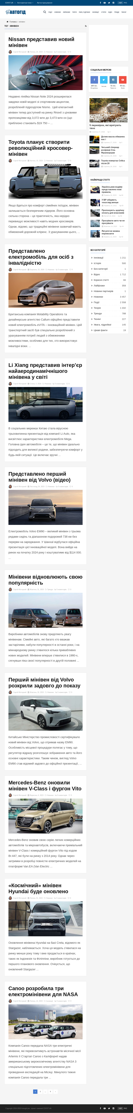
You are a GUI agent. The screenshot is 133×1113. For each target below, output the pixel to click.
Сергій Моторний (19, 52)
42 (122, 237)
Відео (110, 12)
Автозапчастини (24, 3)
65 (122, 206)
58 (121, 216)
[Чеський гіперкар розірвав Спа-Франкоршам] (94, 150)
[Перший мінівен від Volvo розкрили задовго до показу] (45, 713)
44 (123, 226)
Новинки (57, 12)
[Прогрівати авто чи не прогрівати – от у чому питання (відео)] (95, 223)
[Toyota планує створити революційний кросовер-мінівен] (45, 181)
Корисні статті (101, 280)
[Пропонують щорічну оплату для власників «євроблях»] (95, 213)
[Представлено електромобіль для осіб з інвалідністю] (45, 290)
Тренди (116, 12)
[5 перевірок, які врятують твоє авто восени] (108, 110)
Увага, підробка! (84, 12)
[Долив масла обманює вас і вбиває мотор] (94, 139)
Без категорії (101, 269)
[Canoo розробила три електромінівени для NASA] (45, 1021)
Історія (103, 12)
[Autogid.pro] (15, 12)
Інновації (95, 12)
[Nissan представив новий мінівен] (45, 72)
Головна (13, 22)
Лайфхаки (66, 12)
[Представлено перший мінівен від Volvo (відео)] (45, 507)
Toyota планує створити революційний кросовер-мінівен (40, 148)
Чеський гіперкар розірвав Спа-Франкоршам (110, 150)
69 (122, 195)
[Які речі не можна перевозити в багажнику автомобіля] (95, 233)
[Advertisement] (109, 43)
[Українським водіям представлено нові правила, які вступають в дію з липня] (95, 189)
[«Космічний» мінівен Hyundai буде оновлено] (45, 918)
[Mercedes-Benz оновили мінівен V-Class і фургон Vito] (45, 816)
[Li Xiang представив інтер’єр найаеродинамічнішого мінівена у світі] (45, 404)
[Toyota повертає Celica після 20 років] (94, 163)
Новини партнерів (103, 291)
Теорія (74, 12)
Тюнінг (123, 12)
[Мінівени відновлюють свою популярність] (45, 610)
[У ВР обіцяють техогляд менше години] (95, 202)
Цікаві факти (100, 330)
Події (50, 12)
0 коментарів (61, 52)
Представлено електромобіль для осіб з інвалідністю (41, 257)
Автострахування (44, 3)
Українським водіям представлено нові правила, (112, 189)
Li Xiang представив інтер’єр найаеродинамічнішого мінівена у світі (45, 371)
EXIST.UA (9, 3)
